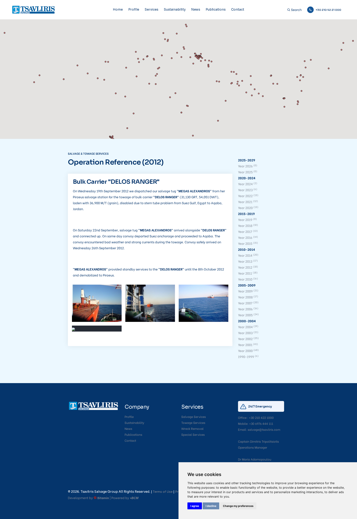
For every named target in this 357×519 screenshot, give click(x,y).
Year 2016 (248, 237)
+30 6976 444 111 (261, 423)
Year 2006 (248, 309)
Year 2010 (248, 279)
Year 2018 (248, 225)
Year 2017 (248, 231)
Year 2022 (248, 195)
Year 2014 (248, 255)
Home (118, 10)
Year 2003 (248, 332)
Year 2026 (247, 166)
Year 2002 (248, 338)
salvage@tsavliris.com (264, 429)
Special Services (193, 434)
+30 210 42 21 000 (328, 10)
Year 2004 (248, 326)
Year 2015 (248, 243)
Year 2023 (247, 189)
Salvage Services (193, 416)
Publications (216, 10)
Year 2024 (247, 184)
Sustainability (175, 10)
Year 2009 (248, 291)
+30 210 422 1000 (261, 417)
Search (296, 9)
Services (151, 10)
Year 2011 (248, 273)
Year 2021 (248, 201)
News (195, 10)
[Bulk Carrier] (97, 303)
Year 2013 (248, 261)
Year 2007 (248, 303)
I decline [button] (211, 505)
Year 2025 (247, 172)
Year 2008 (248, 297)
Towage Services (193, 422)
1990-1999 (248, 356)
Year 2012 (248, 267)
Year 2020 (248, 207)
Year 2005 (248, 315)
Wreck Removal (192, 428)
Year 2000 (248, 350)
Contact (237, 10)
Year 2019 (247, 219)
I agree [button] (194, 505)
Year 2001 (248, 344)
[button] (235, 87)
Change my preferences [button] (238, 505)
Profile (133, 10)
